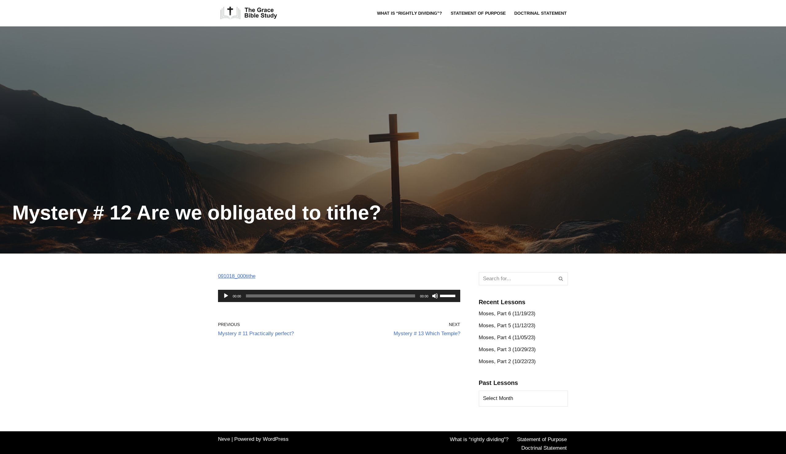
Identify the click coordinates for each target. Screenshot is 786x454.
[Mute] (435, 296)
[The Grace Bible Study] (248, 13)
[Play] (226, 296)
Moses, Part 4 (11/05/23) (507, 337)
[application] (339, 296)
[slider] (448, 295)
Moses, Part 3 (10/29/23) (507, 349)
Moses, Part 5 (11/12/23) (507, 325)
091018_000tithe (236, 276)
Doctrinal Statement (540, 13)
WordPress (276, 439)
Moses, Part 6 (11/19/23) (507, 313)
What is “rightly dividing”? (409, 13)
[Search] (561, 278)
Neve (224, 439)
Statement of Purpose (478, 13)
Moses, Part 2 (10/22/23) (507, 361)
